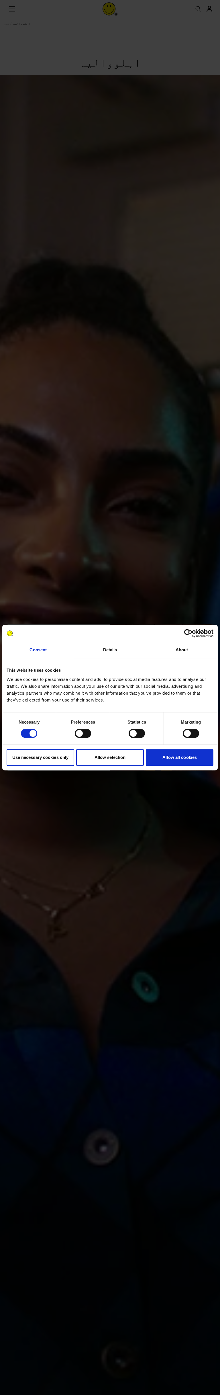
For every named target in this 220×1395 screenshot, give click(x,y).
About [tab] (182, 649)
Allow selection (110, 757)
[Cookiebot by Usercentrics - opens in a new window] (188, 633)
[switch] (83, 733)
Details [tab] (110, 649)
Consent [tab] (38, 649)
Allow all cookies (179, 757)
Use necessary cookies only (40, 757)
